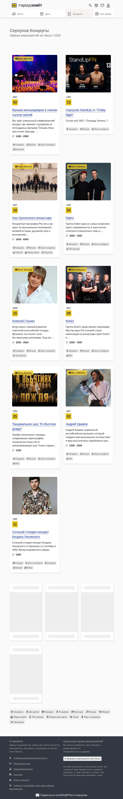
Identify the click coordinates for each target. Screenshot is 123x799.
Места (20, 14)
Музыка (32, 145)
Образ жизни (33, 252)
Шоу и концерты (47, 145)
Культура (78, 712)
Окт (15, 97)
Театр (75, 717)
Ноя (15, 308)
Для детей (33, 712)
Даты (47, 14)
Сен (68, 97)
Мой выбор (105, 14)
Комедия (48, 712)
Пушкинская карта (58, 717)
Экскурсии (18, 722)
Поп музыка (74, 249)
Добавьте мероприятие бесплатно (83, 758)
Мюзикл (105, 712)
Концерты (77, 14)
